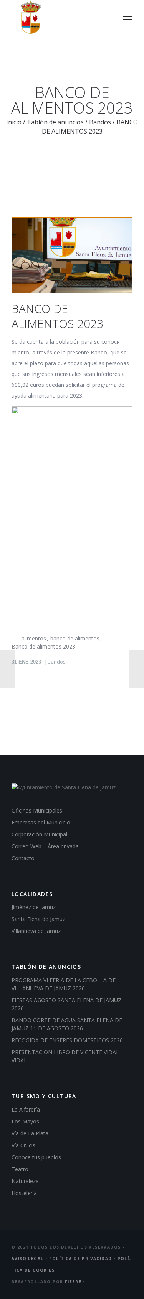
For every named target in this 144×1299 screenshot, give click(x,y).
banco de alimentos (74, 638)
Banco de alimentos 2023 (43, 646)
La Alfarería (26, 1109)
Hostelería (24, 1193)
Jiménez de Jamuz (34, 907)
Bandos (100, 122)
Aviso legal (27, 1258)
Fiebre (75, 1281)
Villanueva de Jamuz (36, 931)
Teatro (20, 1169)
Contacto (23, 858)
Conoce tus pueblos (36, 1157)
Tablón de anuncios (55, 122)
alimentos (34, 638)
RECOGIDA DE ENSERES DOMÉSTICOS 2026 (67, 1040)
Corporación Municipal (39, 834)
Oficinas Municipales (37, 810)
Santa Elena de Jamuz (38, 919)
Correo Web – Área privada (45, 846)
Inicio (14, 122)
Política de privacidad (80, 1258)
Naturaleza (25, 1181)
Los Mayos (25, 1121)
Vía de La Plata (30, 1133)
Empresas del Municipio (41, 822)
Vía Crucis (23, 1145)
